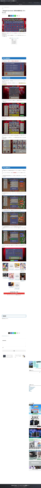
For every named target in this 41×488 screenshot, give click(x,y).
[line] (15, 16)
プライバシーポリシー (36, 2)
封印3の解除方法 (14, 43)
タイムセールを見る (14, 293)
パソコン (24, 2)
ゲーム (11, 2)
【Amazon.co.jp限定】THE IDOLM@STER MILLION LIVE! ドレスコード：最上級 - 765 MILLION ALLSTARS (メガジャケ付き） (11, 269)
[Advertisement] (8, 50)
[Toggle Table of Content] (15, 40)
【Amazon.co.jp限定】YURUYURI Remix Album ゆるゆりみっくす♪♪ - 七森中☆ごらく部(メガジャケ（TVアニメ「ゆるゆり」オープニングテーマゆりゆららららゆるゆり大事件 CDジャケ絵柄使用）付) (11, 279)
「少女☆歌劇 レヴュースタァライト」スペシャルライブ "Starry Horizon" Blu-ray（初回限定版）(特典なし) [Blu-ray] (23, 281)
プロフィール (30, 2)
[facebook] (11, 16)
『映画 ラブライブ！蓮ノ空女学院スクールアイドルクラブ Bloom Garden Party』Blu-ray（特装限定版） (22, 272)
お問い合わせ (20, 4)
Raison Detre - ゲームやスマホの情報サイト (9, 0)
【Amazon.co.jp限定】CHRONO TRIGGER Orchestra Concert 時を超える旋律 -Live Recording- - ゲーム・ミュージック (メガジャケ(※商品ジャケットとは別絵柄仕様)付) (17, 269)
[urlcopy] (19, 16)
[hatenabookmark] (13, 16)
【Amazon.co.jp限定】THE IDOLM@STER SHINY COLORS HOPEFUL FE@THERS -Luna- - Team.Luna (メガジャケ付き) (17, 289)
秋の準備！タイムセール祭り (14, 38)
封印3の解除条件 (14, 41)
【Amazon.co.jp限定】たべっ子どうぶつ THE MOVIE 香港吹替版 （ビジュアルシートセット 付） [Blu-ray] (5, 272)
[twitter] (9, 16)
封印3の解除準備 (14, 42)
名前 (3, 347)
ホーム (4, 2)
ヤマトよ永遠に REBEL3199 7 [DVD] (11, 287)
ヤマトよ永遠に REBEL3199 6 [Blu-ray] (5, 278)
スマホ (17, 2)
